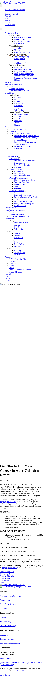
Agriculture (18, 48)
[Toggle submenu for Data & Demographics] (27, 178)
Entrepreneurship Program (24, 74)
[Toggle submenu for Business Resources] (25, 191)
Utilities (17, 101)
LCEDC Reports (15, 148)
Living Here (9, 93)
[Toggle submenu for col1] (13, 221)
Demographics (19, 39)
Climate (17, 125)
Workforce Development (14, 84)
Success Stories (10, 82)
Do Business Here (11, 33)
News (7, 18)
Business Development (22, 69)
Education (13, 86)
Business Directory (21, 114)
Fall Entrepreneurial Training (15, 10)
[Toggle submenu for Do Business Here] (19, 157)
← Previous (4, 580)
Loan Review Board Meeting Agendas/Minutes (25, 143)
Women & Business (12, 12)
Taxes (16, 61)
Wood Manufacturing (22, 52)
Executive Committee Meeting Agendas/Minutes (25, 139)
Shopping (17, 116)
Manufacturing (19, 50)
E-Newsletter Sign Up (17, 129)
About (7, 127)
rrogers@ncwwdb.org (8, 502)
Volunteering (19, 110)
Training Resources (16, 89)
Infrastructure (19, 44)
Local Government (21, 67)
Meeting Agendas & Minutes (20, 133)
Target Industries (16, 46)
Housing (17, 99)
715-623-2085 (10, 25)
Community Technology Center (26, 78)
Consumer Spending (21, 57)
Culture (17, 123)
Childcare (17, 80)
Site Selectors (14, 35)
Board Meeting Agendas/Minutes (26, 136)
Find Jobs (8, 16)
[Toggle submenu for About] (10, 257)
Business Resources (17, 65)
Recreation (18, 121)
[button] (5, 675)
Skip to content (5, 1)
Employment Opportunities (19, 91)
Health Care (18, 104)
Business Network (11, 14)
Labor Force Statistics (22, 42)
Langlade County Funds (23, 72)
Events (7, 20)
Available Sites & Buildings (24, 37)
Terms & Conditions (19, 671)
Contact (7, 22)
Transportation (19, 108)
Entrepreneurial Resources (24, 76)
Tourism (17, 119)
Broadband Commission (23, 146)
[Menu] (1, 5)
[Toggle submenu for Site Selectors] (20, 159)
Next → (3, 583)
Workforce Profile (20, 63)
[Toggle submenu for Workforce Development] (24, 210)
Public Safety (19, 106)
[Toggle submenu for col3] (13, 240)
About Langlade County (19, 112)
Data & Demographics (18, 54)
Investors (12, 131)
